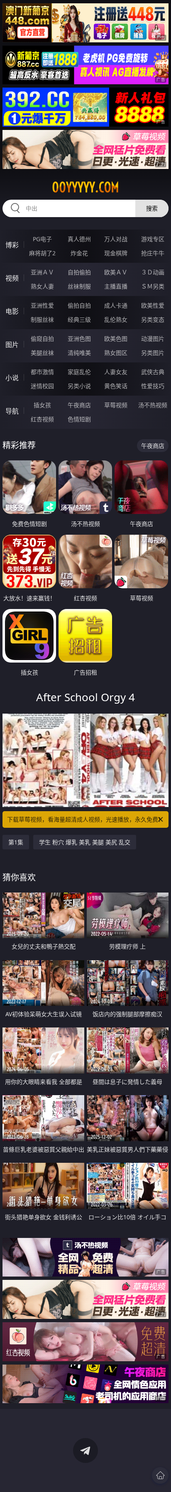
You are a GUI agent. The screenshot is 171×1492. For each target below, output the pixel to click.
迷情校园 (42, 386)
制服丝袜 (42, 319)
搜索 (152, 208)
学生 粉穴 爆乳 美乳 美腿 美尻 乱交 (84, 842)
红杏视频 (42, 419)
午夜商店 (79, 405)
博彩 (12, 244)
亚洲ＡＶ (42, 272)
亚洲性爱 (42, 305)
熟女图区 (115, 353)
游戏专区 (152, 239)
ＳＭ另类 (152, 286)
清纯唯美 (79, 353)
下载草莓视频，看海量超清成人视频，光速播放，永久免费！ (85, 819)
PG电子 (42, 239)
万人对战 (115, 239)
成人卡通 (115, 305)
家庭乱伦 (79, 372)
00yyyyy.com (85, 187)
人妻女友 (115, 372)
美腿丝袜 (42, 353)
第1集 (15, 842)
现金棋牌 (115, 253)
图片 (12, 344)
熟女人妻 (42, 286)
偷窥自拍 (42, 338)
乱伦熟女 (115, 319)
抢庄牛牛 (152, 253)
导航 (12, 411)
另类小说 (79, 386)
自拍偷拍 (79, 272)
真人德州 (79, 239)
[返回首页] (160, 1475)
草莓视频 (115, 405)
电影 (12, 311)
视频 (12, 278)
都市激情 (42, 372)
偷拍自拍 (79, 305)
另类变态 (152, 319)
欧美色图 (115, 338)
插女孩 (42, 405)
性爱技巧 (152, 386)
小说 (12, 377)
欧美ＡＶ (115, 272)
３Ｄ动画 (152, 272)
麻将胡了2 (42, 253)
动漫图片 (152, 338)
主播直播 (115, 286)
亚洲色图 (79, 338)
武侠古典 (152, 372)
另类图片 (152, 353)
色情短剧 (79, 419)
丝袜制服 (79, 286)
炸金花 (79, 253)
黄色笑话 (115, 386)
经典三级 (79, 319)
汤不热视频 (152, 405)
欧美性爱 (152, 305)
